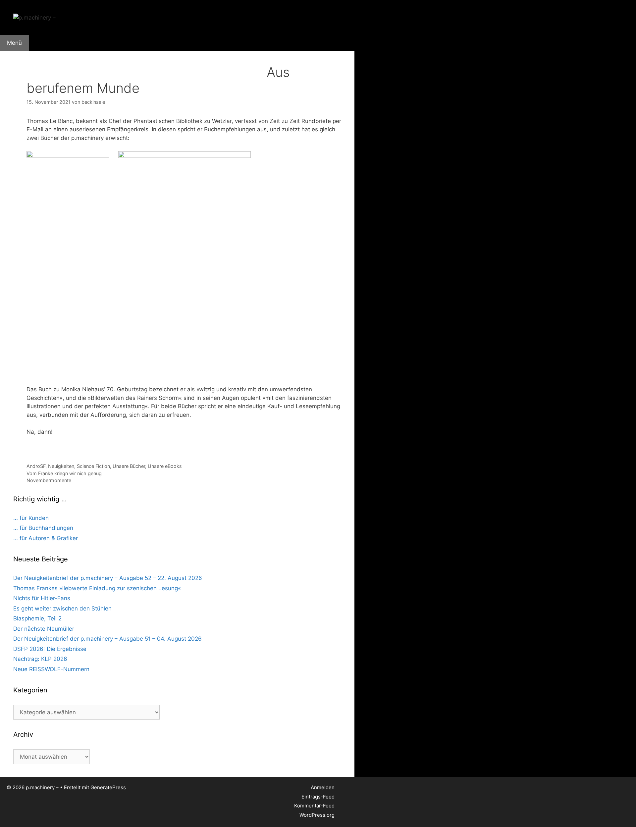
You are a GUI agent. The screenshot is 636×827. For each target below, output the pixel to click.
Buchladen (79, 61)
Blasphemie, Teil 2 (37, 618)
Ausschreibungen (193, 61)
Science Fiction (93, 466)
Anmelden (323, 787)
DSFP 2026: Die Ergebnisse (49, 649)
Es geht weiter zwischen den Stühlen (62, 608)
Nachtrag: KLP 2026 (40, 659)
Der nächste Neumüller (43, 628)
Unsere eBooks (165, 466)
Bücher (42, 61)
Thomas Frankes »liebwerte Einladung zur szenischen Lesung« (97, 588)
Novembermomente (48, 480)
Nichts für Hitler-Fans (41, 598)
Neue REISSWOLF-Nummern (51, 669)
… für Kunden (31, 518)
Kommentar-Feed (314, 805)
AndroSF (35, 466)
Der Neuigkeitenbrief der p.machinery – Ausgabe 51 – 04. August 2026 (107, 638)
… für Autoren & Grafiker (45, 538)
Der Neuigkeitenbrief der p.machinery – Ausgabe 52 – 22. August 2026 (107, 578)
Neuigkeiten (61, 466)
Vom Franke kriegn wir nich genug (64, 473)
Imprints (115, 61)
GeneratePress (108, 787)
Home (14, 61)
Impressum (244, 61)
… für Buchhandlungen (43, 528)
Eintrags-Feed (318, 797)
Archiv (148, 61)
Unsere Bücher (129, 466)
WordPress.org (317, 815)
